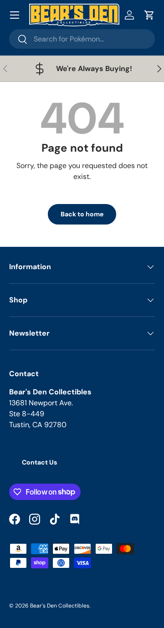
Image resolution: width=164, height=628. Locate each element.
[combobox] (82, 39)
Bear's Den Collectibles (59, 605)
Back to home (82, 214)
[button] (149, 15)
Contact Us (39, 462)
